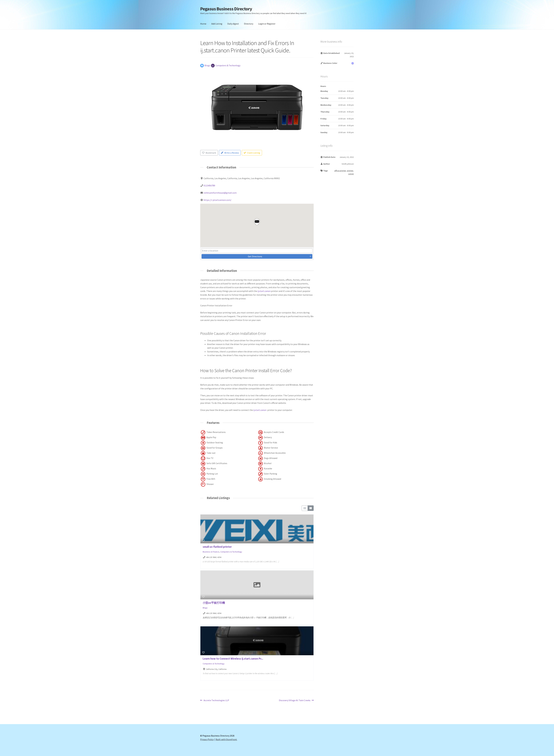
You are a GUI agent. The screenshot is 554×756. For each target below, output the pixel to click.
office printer (340, 170)
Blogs (205, 607)
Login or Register (266, 23)
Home (203, 23)
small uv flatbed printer (217, 546)
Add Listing (216, 23)
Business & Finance (211, 551)
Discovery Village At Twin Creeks (294, 700)
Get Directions (255, 256)
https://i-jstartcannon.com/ (217, 199)
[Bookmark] (203, 540)
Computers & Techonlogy (231, 551)
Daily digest (233, 23)
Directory (248, 23)
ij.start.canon (264, 291)
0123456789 (209, 185)
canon (351, 174)
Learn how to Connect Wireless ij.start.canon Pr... (233, 658)
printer (350, 170)
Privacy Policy (207, 739)
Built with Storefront (226, 739)
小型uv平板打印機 (214, 602)
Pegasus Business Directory (226, 9)
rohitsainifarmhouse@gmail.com (220, 192)
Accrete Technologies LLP (216, 700)
